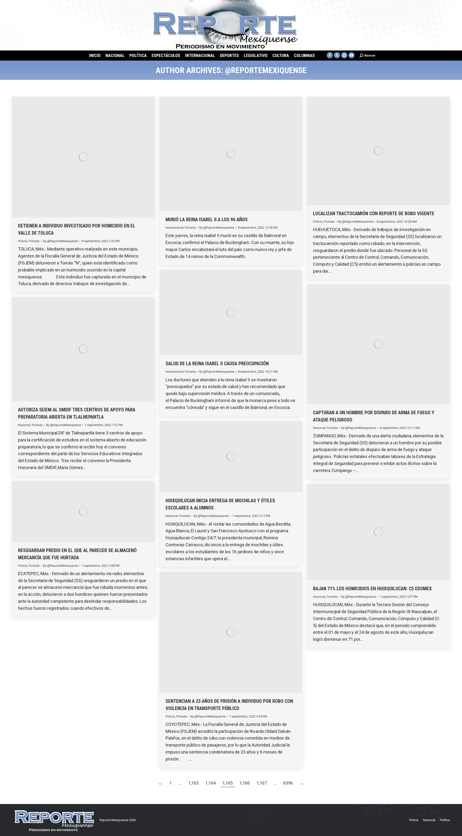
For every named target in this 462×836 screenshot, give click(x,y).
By (60, 241)
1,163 (193, 783)
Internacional (174, 227)
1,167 (262, 783)
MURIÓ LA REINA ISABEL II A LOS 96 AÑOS (207, 219)
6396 (288, 783)
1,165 (227, 783)
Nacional (319, 428)
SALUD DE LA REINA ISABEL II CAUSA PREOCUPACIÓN (217, 363)
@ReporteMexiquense (266, 70)
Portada (34, 241)
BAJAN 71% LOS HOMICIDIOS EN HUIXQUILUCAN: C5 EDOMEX (372, 588)
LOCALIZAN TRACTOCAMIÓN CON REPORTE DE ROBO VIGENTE (373, 213)
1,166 (244, 783)
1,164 (210, 783)
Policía (22, 241)
